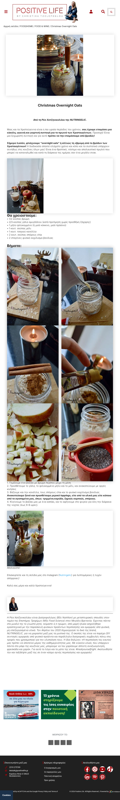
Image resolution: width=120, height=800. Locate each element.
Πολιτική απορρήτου (53, 776)
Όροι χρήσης (49, 780)
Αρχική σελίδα (11, 26)
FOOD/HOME (26, 26)
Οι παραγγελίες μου (52, 772)
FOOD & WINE (42, 26)
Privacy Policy (43, 791)
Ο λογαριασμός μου (52, 768)
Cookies (6, 795)
